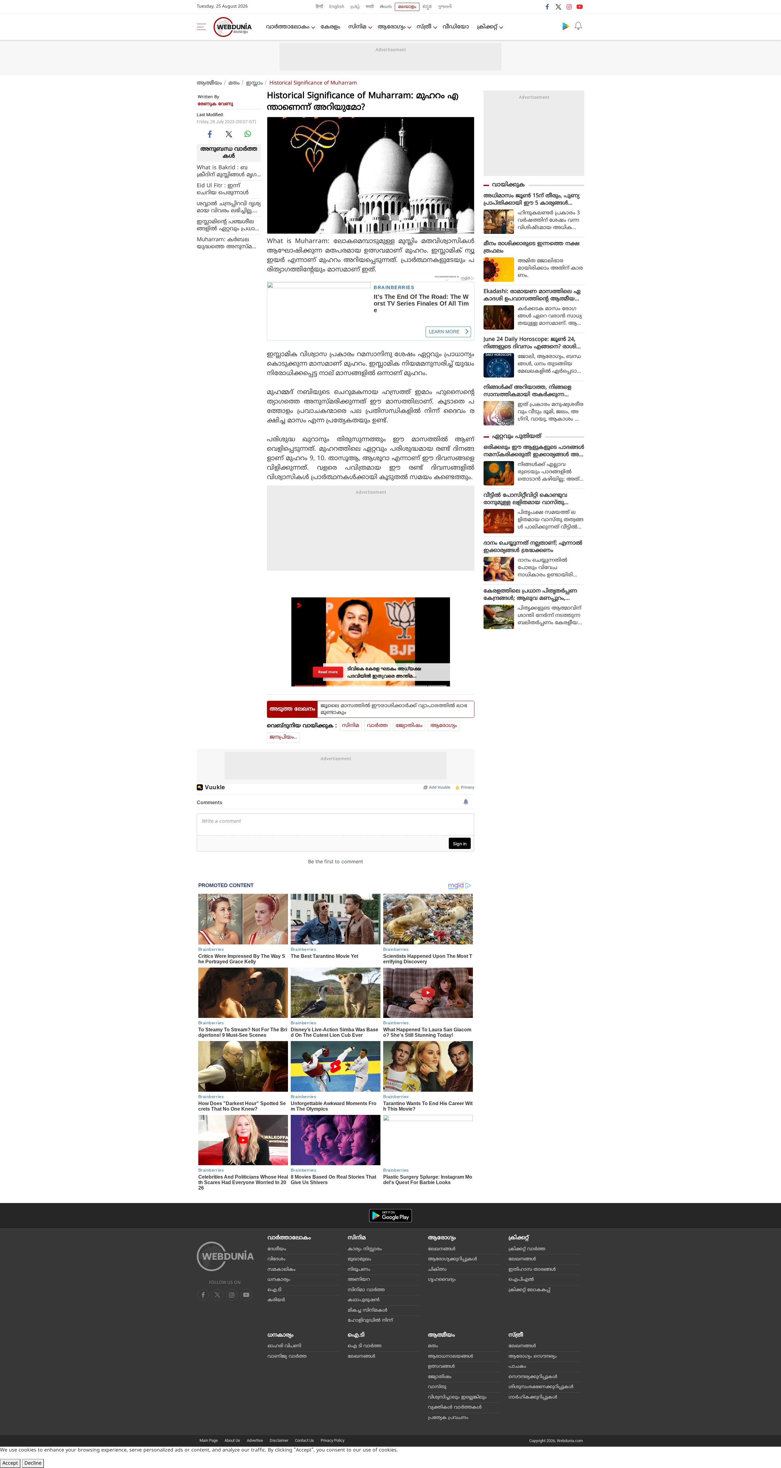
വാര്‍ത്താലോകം (287, 26)
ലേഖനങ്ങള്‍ (441, 1249)
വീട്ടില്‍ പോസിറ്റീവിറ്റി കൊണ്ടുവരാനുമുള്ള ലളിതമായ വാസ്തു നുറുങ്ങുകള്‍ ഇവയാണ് (525, 499)
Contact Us (304, 1440)
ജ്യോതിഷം (409, 725)
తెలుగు (386, 6)
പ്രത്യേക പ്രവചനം (448, 1418)
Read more (328, 671)
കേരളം (330, 26)
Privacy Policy (332, 1440)
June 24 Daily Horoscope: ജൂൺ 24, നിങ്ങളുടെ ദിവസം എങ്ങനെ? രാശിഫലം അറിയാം (533, 343)
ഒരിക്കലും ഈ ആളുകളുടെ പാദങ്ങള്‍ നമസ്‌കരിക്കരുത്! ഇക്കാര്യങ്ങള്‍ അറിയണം (534, 451)
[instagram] (569, 6)
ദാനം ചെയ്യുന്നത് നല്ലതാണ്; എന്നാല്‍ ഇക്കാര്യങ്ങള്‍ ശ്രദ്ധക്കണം (533, 547)
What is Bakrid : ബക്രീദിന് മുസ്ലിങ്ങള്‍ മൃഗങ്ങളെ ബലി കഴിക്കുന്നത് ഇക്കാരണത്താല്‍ (227, 171)
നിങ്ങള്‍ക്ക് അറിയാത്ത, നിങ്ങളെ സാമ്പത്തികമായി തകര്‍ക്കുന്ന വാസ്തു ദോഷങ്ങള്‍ (527, 391)
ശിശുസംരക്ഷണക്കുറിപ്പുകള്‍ (541, 1387)
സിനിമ (357, 26)
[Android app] (390, 1215)
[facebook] (547, 6)
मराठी (370, 6)
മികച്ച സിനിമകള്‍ (367, 1310)
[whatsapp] (247, 133)
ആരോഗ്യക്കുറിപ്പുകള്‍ (452, 1259)
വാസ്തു (437, 1387)
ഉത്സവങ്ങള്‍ (441, 1367)
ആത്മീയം (209, 83)
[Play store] (566, 26)
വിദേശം (277, 1259)
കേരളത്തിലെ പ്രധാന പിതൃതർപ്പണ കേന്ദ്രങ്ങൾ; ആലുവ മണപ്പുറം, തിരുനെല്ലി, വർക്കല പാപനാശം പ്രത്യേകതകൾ (530, 595)
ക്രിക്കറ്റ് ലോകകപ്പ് (529, 1290)
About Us (232, 1440)
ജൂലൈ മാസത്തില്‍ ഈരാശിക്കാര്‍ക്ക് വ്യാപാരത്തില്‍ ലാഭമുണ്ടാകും (394, 709)
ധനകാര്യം (279, 1280)
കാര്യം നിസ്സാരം (365, 1249)
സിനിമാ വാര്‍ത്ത (366, 1290)
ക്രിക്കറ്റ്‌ (487, 26)
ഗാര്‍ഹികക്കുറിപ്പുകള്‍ (533, 1397)
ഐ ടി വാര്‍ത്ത (364, 1346)
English (336, 6)
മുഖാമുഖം (359, 1259)
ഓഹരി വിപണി (284, 1346)
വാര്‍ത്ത (377, 725)
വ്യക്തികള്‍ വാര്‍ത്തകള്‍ (455, 1407)
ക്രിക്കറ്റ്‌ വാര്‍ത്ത (527, 1249)
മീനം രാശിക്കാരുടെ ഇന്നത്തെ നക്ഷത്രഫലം (532, 247)
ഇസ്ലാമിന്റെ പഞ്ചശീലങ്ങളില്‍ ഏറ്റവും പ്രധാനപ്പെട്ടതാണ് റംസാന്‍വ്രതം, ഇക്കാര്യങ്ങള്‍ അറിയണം (228, 225)
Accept (10, 1463)
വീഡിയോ (456, 26)
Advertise (255, 1440)
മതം (234, 83)
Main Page (209, 1440)
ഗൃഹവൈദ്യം (442, 1280)
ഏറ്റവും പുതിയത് (516, 436)
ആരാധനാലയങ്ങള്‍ (450, 1356)
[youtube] (579, 6)
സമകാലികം (282, 1270)
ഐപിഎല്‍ (521, 1280)
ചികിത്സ (437, 1270)
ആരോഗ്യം (391, 26)
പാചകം (517, 1367)
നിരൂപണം (359, 1270)
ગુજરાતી (445, 6)
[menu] (203, 27)
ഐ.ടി (274, 1290)
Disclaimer (279, 1440)
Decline (32, 1463)
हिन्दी (319, 6)
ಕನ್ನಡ (427, 6)
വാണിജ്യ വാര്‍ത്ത (287, 1356)
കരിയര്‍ (276, 1300)
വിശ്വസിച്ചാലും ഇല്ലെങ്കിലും (457, 1397)
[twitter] (558, 6)
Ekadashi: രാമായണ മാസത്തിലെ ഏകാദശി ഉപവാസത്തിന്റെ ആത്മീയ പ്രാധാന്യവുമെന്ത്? (532, 295)
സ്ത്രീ (424, 26)
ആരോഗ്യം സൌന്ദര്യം (533, 1356)
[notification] (578, 26)
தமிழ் (355, 6)
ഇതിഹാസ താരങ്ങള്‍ (532, 1270)
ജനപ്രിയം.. (283, 737)
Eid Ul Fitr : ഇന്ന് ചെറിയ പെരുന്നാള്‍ (223, 189)
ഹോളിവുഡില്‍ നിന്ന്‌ (370, 1320)
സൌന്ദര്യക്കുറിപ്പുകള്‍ (533, 1377)
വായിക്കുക (508, 184)
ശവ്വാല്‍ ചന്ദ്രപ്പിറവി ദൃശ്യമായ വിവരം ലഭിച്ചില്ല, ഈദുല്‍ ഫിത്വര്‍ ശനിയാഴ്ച (229, 207)
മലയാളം (407, 6)
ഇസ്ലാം (254, 83)
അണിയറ (359, 1280)
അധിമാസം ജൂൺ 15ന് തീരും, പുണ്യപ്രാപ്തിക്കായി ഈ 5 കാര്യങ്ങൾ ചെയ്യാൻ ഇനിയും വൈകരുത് (531, 199)
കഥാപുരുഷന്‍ (364, 1300)
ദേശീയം (277, 1249)
